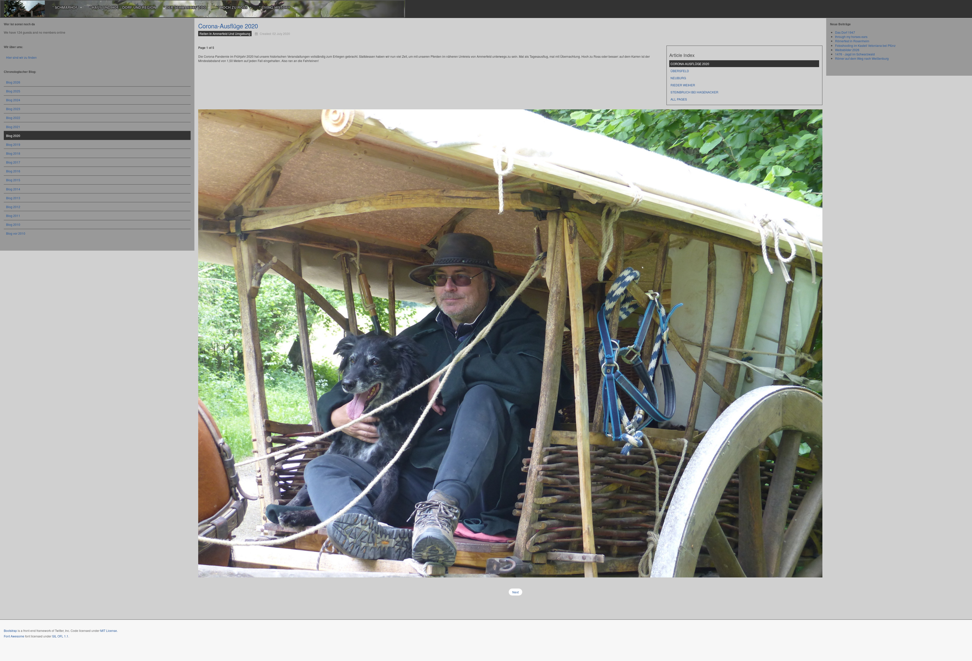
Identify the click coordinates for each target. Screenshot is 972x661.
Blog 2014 (13, 189)
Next (515, 592)
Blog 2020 (13, 135)
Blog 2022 (13, 117)
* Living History (275, 7)
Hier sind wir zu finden (21, 57)
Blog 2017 (13, 162)
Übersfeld (680, 71)
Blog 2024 (13, 100)
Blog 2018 (13, 153)
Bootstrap (10, 630)
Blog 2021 (13, 127)
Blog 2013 (13, 198)
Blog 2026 (13, 82)
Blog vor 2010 (15, 233)
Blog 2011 (13, 215)
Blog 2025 (13, 91)
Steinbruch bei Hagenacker (694, 92)
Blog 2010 (13, 224)
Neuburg (678, 78)
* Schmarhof (65, 7)
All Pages (679, 99)
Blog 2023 (13, 109)
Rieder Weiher (683, 85)
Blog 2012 (13, 207)
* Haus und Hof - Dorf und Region (123, 7)
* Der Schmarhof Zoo (185, 7)
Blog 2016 (13, 171)
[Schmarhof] (24, 7)
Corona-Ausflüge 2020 (228, 25)
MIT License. (109, 630)
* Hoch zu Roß (233, 7)
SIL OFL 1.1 (60, 636)
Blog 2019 (13, 144)
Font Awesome (14, 636)
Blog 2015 (13, 180)
